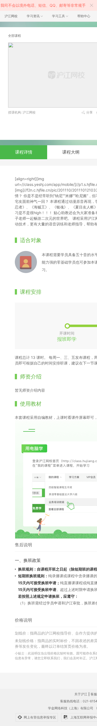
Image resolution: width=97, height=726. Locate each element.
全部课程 (14, 36)
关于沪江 (80, 694)
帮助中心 (83, 16)
